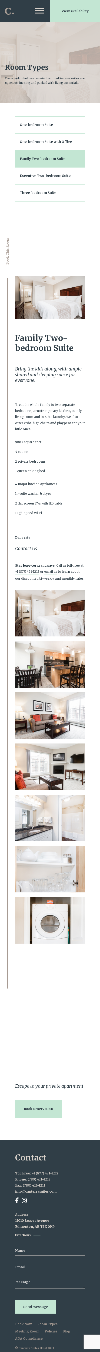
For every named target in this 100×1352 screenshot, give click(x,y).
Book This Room (7, 251)
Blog (66, 1331)
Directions (23, 1235)
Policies (51, 1331)
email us (50, 572)
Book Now (23, 1324)
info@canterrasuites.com (36, 1191)
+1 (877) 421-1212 (27, 572)
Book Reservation (38, 1109)
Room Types (47, 1324)
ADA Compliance (29, 1338)
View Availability (75, 11)
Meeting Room (27, 1331)
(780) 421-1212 (39, 1179)
